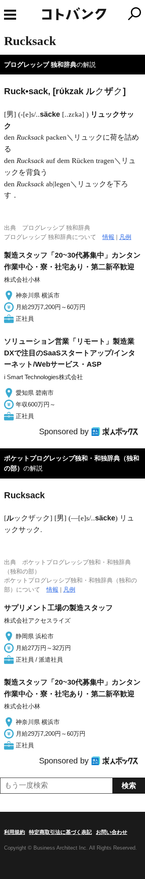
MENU (10, 15)
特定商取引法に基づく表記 (60, 832)
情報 (108, 236)
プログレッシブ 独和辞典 (40, 64)
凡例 (125, 236)
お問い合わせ (111, 832)
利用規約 (14, 832)
